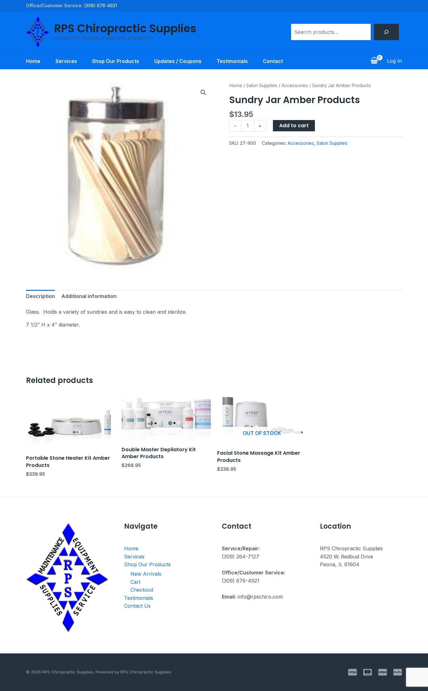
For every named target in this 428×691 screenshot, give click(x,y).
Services (66, 61)
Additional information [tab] (89, 296)
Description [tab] (40, 296)
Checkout (141, 590)
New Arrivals (145, 574)
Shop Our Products (115, 61)
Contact (273, 61)
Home (33, 61)
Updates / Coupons (177, 61)
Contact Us (137, 606)
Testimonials (232, 61)
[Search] (386, 32)
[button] (203, 92)
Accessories (294, 85)
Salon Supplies (261, 85)
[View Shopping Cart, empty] (374, 61)
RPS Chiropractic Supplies (125, 28)
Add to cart (294, 125)
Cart (135, 582)
